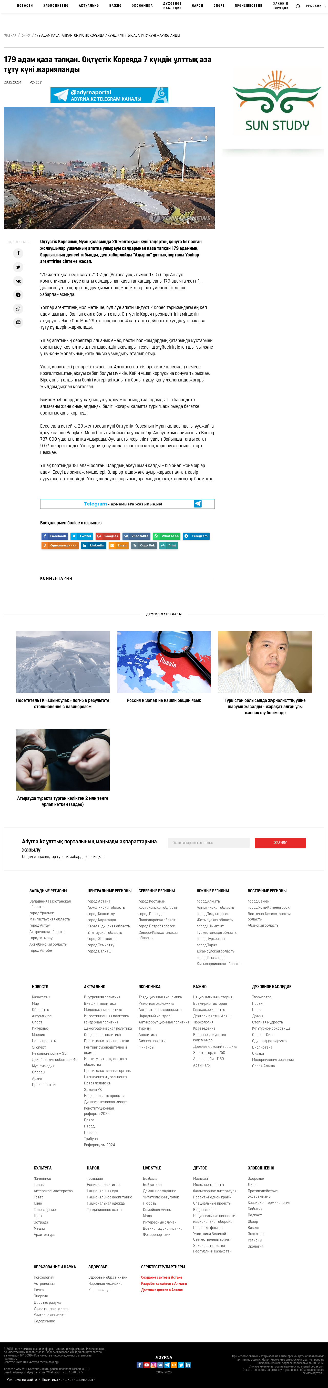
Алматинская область (215, 908)
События (255, 1209)
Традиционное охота (104, 1210)
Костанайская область (158, 908)
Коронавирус (99, 1290)
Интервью (40, 1029)
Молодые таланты (208, 1185)
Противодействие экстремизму (263, 1194)
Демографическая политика (108, 1029)
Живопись (42, 1179)
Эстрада (41, 1223)
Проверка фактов (207, 1228)
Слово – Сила (263, 1035)
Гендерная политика (101, 1022)
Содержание (44, 1321)
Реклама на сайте (22, 1380)
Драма (257, 1016)
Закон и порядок (281, 6)
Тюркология (203, 1022)
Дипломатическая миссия (106, 1102)
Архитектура (44, 1235)
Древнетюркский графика (215, 1047)
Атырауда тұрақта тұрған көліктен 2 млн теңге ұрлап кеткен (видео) (62, 801)
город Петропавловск (157, 926)
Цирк (38, 1216)
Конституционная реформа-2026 (99, 1111)
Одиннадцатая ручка (269, 1041)
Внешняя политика (100, 1004)
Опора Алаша (263, 1066)
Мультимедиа (43, 1066)
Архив (37, 1079)
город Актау (39, 926)
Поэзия (258, 1004)
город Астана (99, 902)
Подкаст (255, 1215)
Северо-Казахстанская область (158, 935)
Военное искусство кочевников (209, 1037)
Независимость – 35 (49, 1054)
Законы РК (93, 1090)
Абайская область (263, 926)
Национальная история (212, 997)
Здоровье (256, 1179)
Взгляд (253, 1228)
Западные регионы (48, 891)
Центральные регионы (109, 891)
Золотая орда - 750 (209, 1053)
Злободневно (56, 5)
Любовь (149, 1204)
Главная (10, 35)
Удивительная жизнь (51, 1309)
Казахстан (41, 997)
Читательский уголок (161, 1197)
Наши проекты (44, 1041)
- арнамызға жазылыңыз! (123, 504)
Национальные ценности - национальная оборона (215, 1219)
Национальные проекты (104, 1096)
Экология (255, 1247)
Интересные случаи (160, 1223)
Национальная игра (103, 1185)
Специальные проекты (212, 1204)
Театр (39, 1197)
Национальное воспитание (109, 1197)
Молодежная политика (103, 1010)
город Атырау (41, 938)
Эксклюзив (257, 1234)
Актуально (89, 5)
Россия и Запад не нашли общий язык (164, 701)
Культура (43, 1168)
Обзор (253, 1222)
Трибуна (91, 1139)
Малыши (200, 1179)
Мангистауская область (49, 919)
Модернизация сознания (273, 1060)
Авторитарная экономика (160, 1010)
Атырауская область (46, 932)
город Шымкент (210, 926)
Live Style (152, 1168)
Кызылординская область (218, 964)
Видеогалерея (205, 1210)
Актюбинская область (48, 945)
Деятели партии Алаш (212, 1016)
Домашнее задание (159, 1191)
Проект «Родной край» (212, 1197)
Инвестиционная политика (106, 1016)
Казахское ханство (209, 1010)
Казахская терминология (269, 1203)
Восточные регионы (267, 891)
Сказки (258, 1054)
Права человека (97, 1083)
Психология (44, 1278)
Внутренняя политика (102, 997)
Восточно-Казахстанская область (269, 916)
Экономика (142, 5)
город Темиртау (101, 945)
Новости (25, 5)
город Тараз (207, 945)
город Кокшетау (101, 914)
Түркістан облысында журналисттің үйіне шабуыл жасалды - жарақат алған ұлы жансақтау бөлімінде (265, 707)
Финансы (146, 1048)
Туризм (145, 1029)
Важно (115, 5)
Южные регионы (213, 891)
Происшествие (248, 5)
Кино (38, 1204)
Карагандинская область (109, 926)
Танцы (39, 1185)
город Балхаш (99, 952)
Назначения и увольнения (105, 1077)
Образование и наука (55, 1267)
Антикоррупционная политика (164, 1022)
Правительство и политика (106, 1041)
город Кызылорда (212, 958)
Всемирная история (210, 1004)
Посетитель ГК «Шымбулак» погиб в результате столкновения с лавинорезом (62, 704)
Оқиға (26, 35)
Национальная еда (102, 1191)
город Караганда (102, 920)
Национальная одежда (106, 1204)
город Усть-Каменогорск (269, 908)
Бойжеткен (152, 1185)
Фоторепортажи (156, 1235)
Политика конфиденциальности (69, 1380)
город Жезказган (102, 939)
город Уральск (41, 913)
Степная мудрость (267, 1022)
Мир (35, 1004)
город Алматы (209, 902)
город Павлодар (152, 914)
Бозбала (150, 1179)
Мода (147, 1216)
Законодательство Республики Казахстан (212, 1248)
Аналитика (148, 1035)
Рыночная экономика (156, 1004)
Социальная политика (102, 1035)
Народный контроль (155, 1016)
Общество (40, 1010)
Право (89, 1120)
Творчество (261, 997)
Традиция (95, 1179)
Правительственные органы (107, 1071)
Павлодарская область (158, 920)
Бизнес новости (152, 1041)
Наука (39, 1290)
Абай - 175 (201, 1066)
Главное (91, 1133)
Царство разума (47, 1303)
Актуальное (42, 1016)
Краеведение (204, 1029)
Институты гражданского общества (105, 1061)
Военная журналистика (162, 1229)
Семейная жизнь (157, 1210)
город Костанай (152, 902)
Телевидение (45, 1210)
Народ (197, 5)
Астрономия (44, 1284)
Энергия (41, 1296)
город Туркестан (211, 939)
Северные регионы (157, 891)
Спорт (219, 5)
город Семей (258, 902)
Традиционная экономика (160, 997)
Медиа (39, 1229)
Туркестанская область (217, 933)
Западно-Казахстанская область (50, 904)
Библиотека (262, 1048)
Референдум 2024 (99, 1145)
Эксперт (39, 1048)
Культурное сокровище (271, 1029)
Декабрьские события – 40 (55, 1060)
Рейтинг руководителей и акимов (105, 1050)
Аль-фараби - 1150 (208, 1059)
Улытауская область (105, 933)
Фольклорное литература (215, 1191)
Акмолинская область (106, 908)
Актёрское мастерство (53, 1191)
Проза (257, 1010)
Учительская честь (49, 1315)
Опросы (38, 1072)
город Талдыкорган (213, 914)
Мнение (38, 1035)
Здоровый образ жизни (107, 1278)
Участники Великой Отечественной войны (211, 1236)
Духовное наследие (172, 6)
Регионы (255, 1240)
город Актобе (40, 951)
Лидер (253, 1185)
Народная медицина (105, 1284)
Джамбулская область (215, 952)
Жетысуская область (215, 920)
